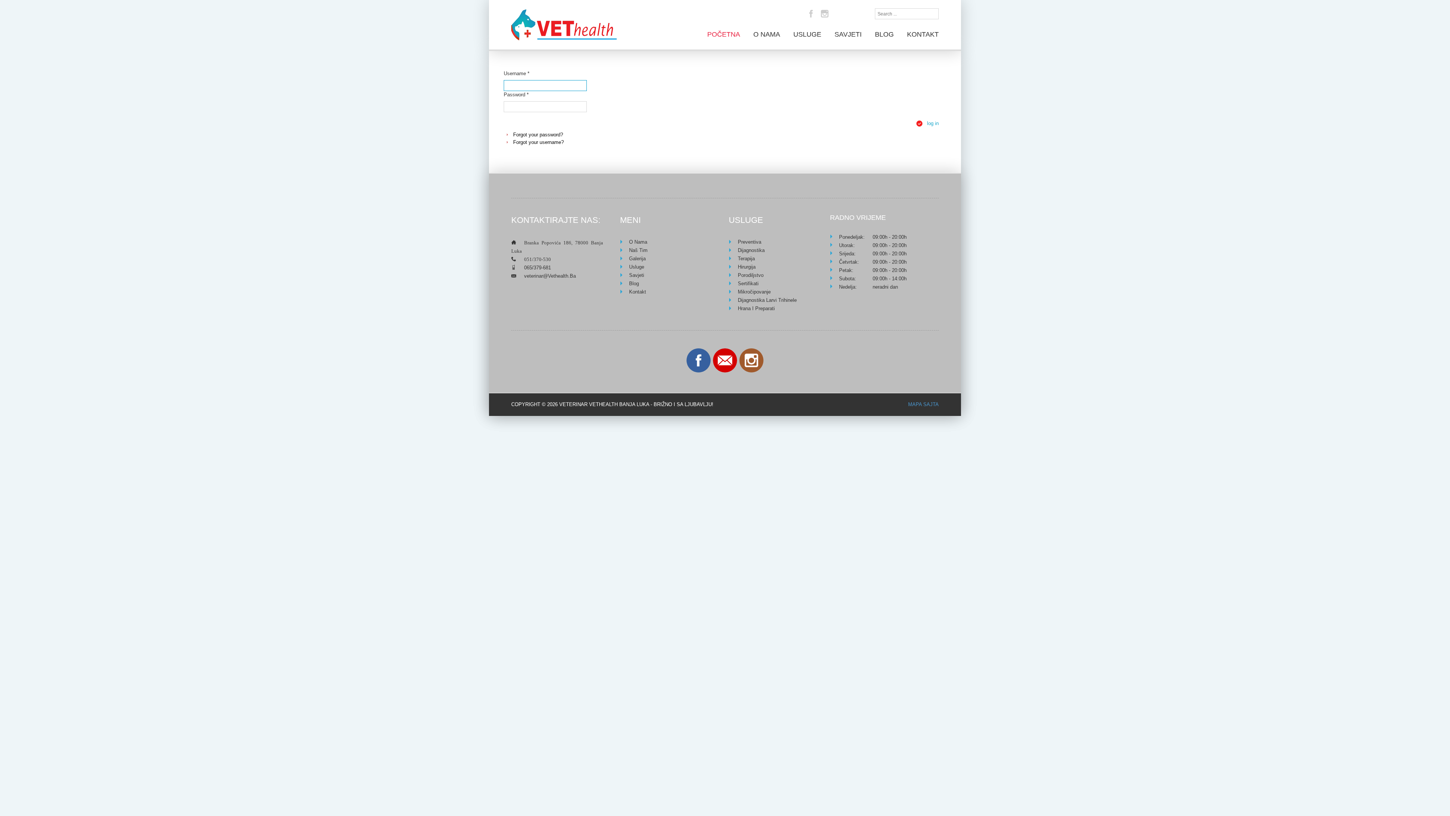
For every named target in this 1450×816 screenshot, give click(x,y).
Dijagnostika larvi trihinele (767, 300)
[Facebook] (811, 13)
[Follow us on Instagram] (751, 360)
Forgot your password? (538, 135)
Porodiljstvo (751, 275)
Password (516, 94)
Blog (884, 34)
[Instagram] (824, 13)
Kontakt (923, 34)
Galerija (637, 258)
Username (516, 73)
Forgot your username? (538, 142)
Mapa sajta (923, 404)
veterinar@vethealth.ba (550, 276)
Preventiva (749, 242)
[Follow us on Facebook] (698, 360)
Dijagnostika (751, 250)
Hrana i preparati (756, 308)
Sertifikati (748, 283)
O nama (766, 34)
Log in (933, 123)
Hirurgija (747, 267)
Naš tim (638, 250)
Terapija (746, 258)
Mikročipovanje (754, 292)
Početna (723, 34)
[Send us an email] (725, 360)
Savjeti (848, 34)
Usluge (807, 34)
